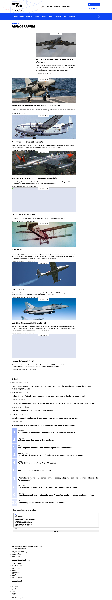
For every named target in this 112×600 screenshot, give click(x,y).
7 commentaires (32, 186)
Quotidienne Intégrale (22, 515)
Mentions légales (16, 554)
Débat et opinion (16, 569)
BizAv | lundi (19, 516)
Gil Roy (49, 73)
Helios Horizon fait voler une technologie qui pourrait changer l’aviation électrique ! (48, 396)
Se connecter (93, 8)
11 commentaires (34, 297)
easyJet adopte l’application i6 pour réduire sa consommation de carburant (45, 418)
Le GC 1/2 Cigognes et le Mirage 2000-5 (29, 323)
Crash (13, 591)
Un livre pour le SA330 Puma (24, 215)
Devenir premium (94, 5)
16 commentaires (31, 150)
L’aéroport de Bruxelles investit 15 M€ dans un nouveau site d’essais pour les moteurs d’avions (53, 403)
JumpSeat (49, 6)
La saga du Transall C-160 (23, 361)
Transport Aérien (22, 399)
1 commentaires (31, 221)
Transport (29, 16)
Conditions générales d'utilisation (21, 553)
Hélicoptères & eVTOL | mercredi (25, 519)
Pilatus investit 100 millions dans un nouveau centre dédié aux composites (44, 425)
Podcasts (57, 6)
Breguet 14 (17, 249)
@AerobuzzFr (16, 546)
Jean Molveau (23, 150)
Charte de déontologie (18, 551)
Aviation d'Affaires (23, 382)
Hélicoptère (58, 16)
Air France (15, 586)
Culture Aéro (72, 16)
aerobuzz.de (65, 6)
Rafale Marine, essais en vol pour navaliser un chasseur (36, 105)
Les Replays (15, 548)
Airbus (14, 584)
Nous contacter (16, 556)
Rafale (13, 595)
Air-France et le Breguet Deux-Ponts (27, 142)
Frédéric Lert (25, 113)
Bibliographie (15, 588)
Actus (42, 6)
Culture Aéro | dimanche (23, 525)
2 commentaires (30, 333)
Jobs (65, 16)
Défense (37, 16)
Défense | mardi (20, 518)
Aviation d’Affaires (17, 563)
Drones (14, 593)
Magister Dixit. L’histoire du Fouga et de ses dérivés (34, 178)
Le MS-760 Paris (19, 289)
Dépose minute (16, 572)
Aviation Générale (18, 16)
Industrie (44, 16)
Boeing (14, 590)
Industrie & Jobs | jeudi (22, 521)
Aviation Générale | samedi (24, 524)
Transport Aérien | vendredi (24, 522)
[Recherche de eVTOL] (98, 16)
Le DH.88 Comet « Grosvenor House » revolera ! (32, 411)
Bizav (50, 16)
